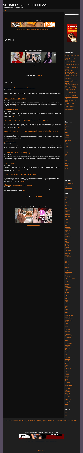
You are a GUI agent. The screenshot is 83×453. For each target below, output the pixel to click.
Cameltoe (67, 242)
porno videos (55, 420)
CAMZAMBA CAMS (69, 183)
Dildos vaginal (68, 368)
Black (66, 130)
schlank (31, 420)
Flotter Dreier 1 (68, 383)
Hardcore (67, 144)
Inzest (66, 146)
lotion (51, 421)
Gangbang (67, 377)
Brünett (66, 310)
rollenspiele (38, 421)
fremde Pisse (68, 391)
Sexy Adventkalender (69, 106)
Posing (66, 386)
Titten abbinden (68, 272)
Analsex (67, 349)
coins (15, 420)
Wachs (66, 259)
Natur (66, 222)
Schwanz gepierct (68, 318)
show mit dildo (61, 420)
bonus (28, 420)
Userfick (67, 206)
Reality (66, 160)
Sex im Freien (68, 236)
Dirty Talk (67, 199)
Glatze (66, 306)
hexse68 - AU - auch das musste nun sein (19, 88)
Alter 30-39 (67, 360)
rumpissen (67, 394)
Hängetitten (67, 211)
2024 (66, 413)
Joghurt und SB (10, 163)
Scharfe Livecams (68, 188)
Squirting (67, 328)
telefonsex (28, 421)
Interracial (67, 295)
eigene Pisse (67, 393)
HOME (4, 10)
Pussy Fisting (68, 331)
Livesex (66, 152)
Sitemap (39, 450)
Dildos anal (67, 369)
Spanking (67, 261)
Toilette (66, 225)
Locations (67, 217)
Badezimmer (67, 230)
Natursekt (67, 158)
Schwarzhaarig (68, 307)
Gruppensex (67, 382)
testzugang (74, 420)
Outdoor (67, 155)
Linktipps (67, 196)
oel (51, 420)
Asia (66, 129)
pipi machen (44, 420)
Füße (66, 262)
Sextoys (66, 365)
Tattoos (66, 293)
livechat (25, 420)
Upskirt (66, 286)
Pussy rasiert (68, 338)
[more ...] (14, 95)
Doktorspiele (68, 256)
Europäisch (67, 303)
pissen (40, 420)
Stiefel (66, 283)
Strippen (67, 202)
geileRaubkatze (10, 142)
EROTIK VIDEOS (68, 186)
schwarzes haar (36, 420)
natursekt (55, 421)
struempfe (70, 420)
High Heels (67, 284)
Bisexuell (67, 373)
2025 (66, 412)
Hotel (66, 220)
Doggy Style (67, 396)
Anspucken (67, 245)
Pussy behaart (68, 337)
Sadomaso (67, 162)
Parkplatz (67, 233)
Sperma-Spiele (68, 317)
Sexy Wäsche (68, 287)
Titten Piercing (68, 208)
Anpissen (67, 390)
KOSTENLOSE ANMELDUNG (33, 225)
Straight (67, 376)
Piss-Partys (67, 388)
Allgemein (67, 124)
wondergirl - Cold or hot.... (14, 109)
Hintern (66, 352)
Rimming (67, 346)
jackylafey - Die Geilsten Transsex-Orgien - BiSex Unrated (26, 120)
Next (39, 75)
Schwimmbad (68, 228)
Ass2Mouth (67, 351)
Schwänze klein (68, 320)
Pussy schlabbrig (68, 335)
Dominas (67, 264)
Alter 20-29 (67, 362)
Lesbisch (67, 374)
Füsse (66, 143)
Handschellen (68, 250)
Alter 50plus (67, 357)
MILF (66, 354)
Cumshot (67, 323)
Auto (66, 241)
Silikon (66, 213)
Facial (66, 324)
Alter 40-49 (67, 359)
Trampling (67, 255)
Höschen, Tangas (68, 276)
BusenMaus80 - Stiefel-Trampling (17, 153)
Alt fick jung (67, 355)
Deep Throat (67, 314)
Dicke (66, 138)
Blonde (66, 132)
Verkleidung (67, 292)
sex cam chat (33, 421)
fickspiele (48, 421)
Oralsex (66, 154)
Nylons (66, 290)
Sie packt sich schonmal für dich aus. (18, 185)
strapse (65, 420)
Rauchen (67, 251)
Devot (66, 275)
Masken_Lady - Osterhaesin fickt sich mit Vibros (22, 174)
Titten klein (67, 214)
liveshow (21, 420)
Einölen (66, 200)
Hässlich (67, 298)
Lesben (66, 151)
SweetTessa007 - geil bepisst (15, 99)
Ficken (66, 404)
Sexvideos (67, 166)
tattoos (49, 420)
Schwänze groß (68, 321)
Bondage (67, 134)
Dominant (67, 265)
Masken (67, 289)
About (66, 197)
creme (13, 420)
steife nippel (9, 420)
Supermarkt (67, 227)
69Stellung (67, 397)
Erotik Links (67, 184)
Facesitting (67, 401)
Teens (66, 165)
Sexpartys (67, 379)
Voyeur (66, 168)
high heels (43, 421)
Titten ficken (67, 210)
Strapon (67, 366)
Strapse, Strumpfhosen (70, 278)
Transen (67, 205)
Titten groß (67, 216)
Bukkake (67, 135)
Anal (66, 127)
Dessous (67, 137)
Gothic (66, 281)
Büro (66, 239)
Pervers (66, 157)
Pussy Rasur (67, 332)
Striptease (67, 163)
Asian (66, 402)
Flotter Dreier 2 (68, 385)
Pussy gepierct (68, 329)
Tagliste (43, 450)
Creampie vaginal (68, 343)
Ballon (66, 244)
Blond (66, 312)
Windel (66, 258)
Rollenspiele (67, 253)
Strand (66, 223)
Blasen (66, 326)
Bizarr (66, 270)
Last (41, 75)
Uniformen (67, 279)
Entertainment (68, 140)
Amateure (67, 126)
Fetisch (66, 141)
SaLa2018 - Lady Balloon (70, 61)
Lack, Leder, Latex (68, 273)
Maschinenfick (68, 399)
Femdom (67, 248)
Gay (66, 371)
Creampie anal (68, 348)
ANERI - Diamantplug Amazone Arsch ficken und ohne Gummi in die (72, 64)
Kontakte (67, 147)
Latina (66, 300)
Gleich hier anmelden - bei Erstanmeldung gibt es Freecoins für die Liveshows (33, 29)
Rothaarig (67, 309)
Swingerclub (67, 234)
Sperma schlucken (69, 315)
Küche (66, 219)
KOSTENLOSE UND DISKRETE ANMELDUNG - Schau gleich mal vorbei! (41, 441)
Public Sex (67, 231)
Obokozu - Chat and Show (70, 95)
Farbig (66, 301)
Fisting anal (67, 345)
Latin (66, 149)
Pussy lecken (68, 334)
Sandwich (67, 380)
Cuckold (67, 247)
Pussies (66, 340)
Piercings (67, 296)
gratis (18, 420)
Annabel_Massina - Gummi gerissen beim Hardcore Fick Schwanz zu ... (31, 131)
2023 (66, 415)
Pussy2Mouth (68, 341)
